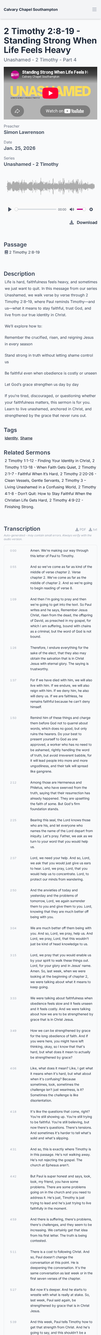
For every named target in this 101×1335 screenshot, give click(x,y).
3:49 (13, 1030)
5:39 (13, 1322)
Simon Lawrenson (24, 132)
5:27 (13, 1289)
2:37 (13, 858)
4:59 (13, 1219)
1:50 (13, 718)
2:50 (13, 890)
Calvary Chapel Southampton (31, 9)
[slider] (35, 209)
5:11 (13, 1252)
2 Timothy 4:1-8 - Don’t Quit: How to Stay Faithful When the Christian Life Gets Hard (50, 493)
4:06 (13, 1068)
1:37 (13, 680)
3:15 (13, 955)
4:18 (13, 1111)
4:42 (13, 1176)
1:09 (13, 599)
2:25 (13, 820)
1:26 (13, 648)
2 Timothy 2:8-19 (24, 252)
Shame (26, 438)
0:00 (13, 550)
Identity (11, 438)
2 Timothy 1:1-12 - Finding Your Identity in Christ (47, 460)
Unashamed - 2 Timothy (31, 164)
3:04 (13, 928)
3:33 (13, 998)
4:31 (13, 1149)
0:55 (13, 567)
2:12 (13, 782)
